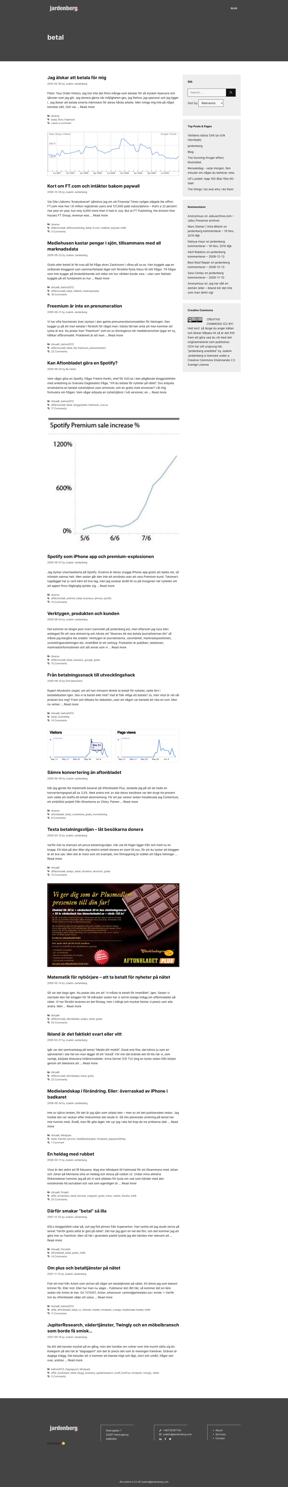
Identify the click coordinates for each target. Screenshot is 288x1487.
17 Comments (59, 408)
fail (74, 347)
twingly (147, 1372)
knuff (117, 1372)
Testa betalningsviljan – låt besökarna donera (95, 829)
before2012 (67, 287)
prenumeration (98, 347)
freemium (69, 119)
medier (96, 1309)
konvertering (100, 814)
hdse (109, 1195)
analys (70, 871)
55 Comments (59, 1022)
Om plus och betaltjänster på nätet (83, 1267)
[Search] (231, 93)
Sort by (193, 103)
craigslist (92, 1195)
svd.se (104, 404)
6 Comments (58, 817)
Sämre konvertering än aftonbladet (84, 772)
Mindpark (66, 1135)
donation (87, 871)
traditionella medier (132, 1309)
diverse (55, 115)
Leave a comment (61, 123)
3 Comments (58, 231)
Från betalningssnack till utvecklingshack (91, 674)
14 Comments (59, 601)
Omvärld (65, 1249)
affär (53, 1195)
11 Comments (59, 1313)
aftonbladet (57, 814)
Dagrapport (72, 1369)
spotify (107, 598)
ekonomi (98, 871)
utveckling (63, 716)
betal (54, 119)
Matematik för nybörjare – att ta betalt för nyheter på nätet (108, 977)
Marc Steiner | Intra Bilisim (205, 226)
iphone (98, 598)
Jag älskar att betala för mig (76, 77)
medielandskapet (86, 1138)
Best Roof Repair (199, 262)
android (70, 598)
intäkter (105, 227)
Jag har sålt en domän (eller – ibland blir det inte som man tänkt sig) (210, 288)
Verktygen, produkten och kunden (83, 613)
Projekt (65, 1192)
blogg (80, 1372)
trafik (123, 227)
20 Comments (59, 1199)
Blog (234, 8)
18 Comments (59, 294)
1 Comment (57, 1142)
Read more (87, 107)
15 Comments (59, 663)
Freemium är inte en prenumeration (84, 305)
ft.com (96, 227)
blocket (81, 1195)
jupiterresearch (104, 1372)
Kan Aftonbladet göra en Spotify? (82, 362)
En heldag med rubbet (70, 1154)
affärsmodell (58, 227)
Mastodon (54, 1443)
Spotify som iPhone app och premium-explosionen (100, 556)
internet (86, 1309)
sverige (117, 1309)
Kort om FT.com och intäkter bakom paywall (93, 186)
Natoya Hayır (196, 241)
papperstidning (117, 1138)
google (88, 659)
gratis (97, 659)
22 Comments (59, 351)
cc (79, 1309)
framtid (62, 1138)
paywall (115, 227)
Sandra (126, 1195)
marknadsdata (91, 291)
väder (156, 1372)
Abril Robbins (197, 252)
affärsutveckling (75, 227)
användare (63, 1195)
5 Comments (58, 1376)
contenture (78, 814)
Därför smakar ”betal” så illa (76, 1210)
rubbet (116, 1195)
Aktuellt (55, 287)
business (88, 598)
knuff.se (125, 1372)
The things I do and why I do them (211, 189)
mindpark (102, 1138)
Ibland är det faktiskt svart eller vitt (84, 1034)
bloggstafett (80, 404)
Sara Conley (196, 273)
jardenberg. (195, 146)
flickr (60, 119)
